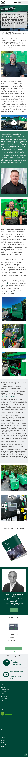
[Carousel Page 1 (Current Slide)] (12, 651)
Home (3, 32)
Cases (6, 32)
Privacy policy (4, 729)
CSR (2, 709)
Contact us (14, 610)
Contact (3, 748)
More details (13, 648)
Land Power (11, 32)
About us (3, 740)
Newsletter (3, 724)
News (2, 742)
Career (2, 746)
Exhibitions (3, 744)
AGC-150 (3, 290)
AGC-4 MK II (4, 286)
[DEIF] (3, 2)
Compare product (14, 644)
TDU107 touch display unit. (8, 396)
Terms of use (4, 731)
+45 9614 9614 (6, 698)
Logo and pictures (5, 751)
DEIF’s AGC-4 (4, 283)
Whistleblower (4, 727)
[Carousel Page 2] (14, 651)
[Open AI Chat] (25, 754)
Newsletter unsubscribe (6, 726)
